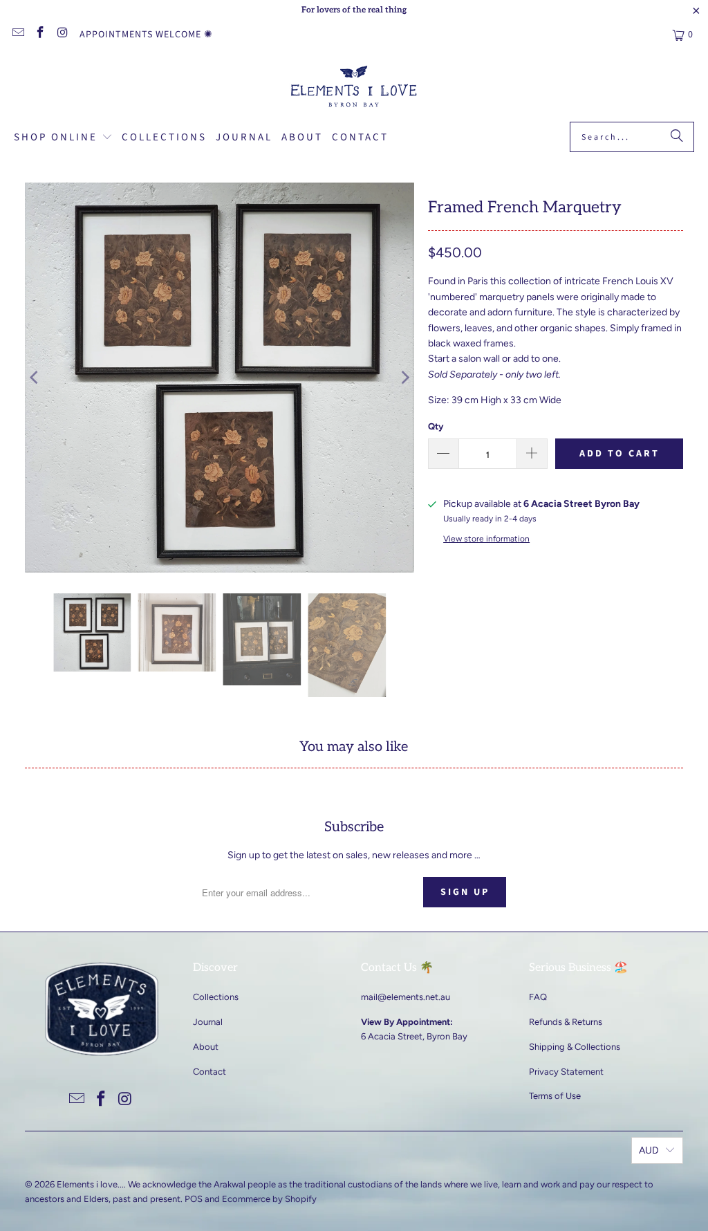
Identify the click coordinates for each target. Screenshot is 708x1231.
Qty (435, 426)
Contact (209, 1071)
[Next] (404, 378)
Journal (208, 1022)
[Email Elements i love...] (17, 34)
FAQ (538, 997)
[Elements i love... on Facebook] (40, 34)
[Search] (677, 137)
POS (194, 1199)
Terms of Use (555, 1096)
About (205, 1047)
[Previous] (35, 378)
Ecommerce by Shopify (269, 1199)
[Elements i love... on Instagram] (62, 34)
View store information (486, 539)
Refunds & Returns (565, 1022)
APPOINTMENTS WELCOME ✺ (146, 34)
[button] (63, 138)
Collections (216, 997)
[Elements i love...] (354, 88)
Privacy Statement (566, 1071)
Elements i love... (90, 1184)
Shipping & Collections (574, 1047)
